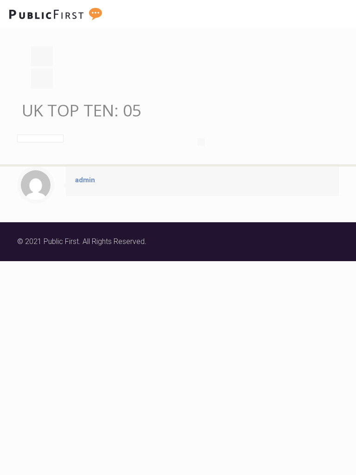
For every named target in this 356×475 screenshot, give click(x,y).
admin (85, 180)
